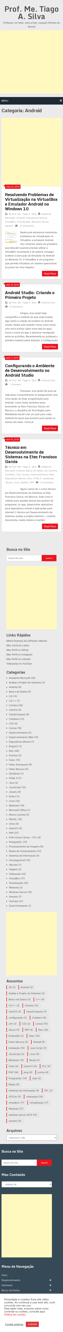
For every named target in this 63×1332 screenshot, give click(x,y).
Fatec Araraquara (18, 764)
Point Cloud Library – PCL (23, 837)
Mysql (34, 1060)
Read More (50, 274)
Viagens (13, 869)
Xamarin (9, 225)
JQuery (9, 482)
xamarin (15, 1120)
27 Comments (27, 225)
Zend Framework (18, 905)
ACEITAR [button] (32, 1324)
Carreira (53, 470)
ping (28, 1072)
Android (20, 217)
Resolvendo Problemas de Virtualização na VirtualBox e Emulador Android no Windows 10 (31, 201)
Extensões (16, 1035)
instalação (17, 1047)
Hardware (7, 1285)
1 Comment (15, 384)
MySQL (24, 482)
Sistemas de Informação (22, 855)
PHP (32, 482)
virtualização (39, 1102)
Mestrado (14, 805)
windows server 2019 (23, 1114)
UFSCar (15, 1096)
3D (12, 987)
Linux (16, 482)
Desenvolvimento (18, 732)
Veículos (13, 864)
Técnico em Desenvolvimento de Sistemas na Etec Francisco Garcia (31, 454)
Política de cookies (15, 1314)
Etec (53, 302)
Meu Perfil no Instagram (19, 654)
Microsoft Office (18, 810)
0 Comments (16, 306)
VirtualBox (10, 221)
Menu (4, 100)
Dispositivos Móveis (36, 217)
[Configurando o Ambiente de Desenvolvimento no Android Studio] (11, 389)
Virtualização (23, 221)
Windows (14, 887)
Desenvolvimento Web (42, 474)
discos (14, 1029)
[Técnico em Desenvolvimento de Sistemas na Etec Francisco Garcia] (11, 487)
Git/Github (14, 773)
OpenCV (13, 828)
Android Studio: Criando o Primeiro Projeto (29, 295)
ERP (29, 1029)
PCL (46, 1066)
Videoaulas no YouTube (19, 663)
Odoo (12, 823)
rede (36, 1078)
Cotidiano (10, 474)
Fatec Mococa (17, 769)
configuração (18, 1017)
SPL (48, 1090)
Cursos (25, 474)
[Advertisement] (31, 61)
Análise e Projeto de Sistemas (25, 682)
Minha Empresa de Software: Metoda (26, 640)
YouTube (13, 901)
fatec (34, 1035)
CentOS (13, 709)
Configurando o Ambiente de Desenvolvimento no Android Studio (29, 370)
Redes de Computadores (22, 851)
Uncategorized (17, 860)
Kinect (12, 796)
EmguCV (13, 746)
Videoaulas (15, 873)
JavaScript (48, 478)
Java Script (38, 1047)
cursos (41, 1023)
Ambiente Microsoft (19, 677)
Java (11, 782)
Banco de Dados (34, 470)
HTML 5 (37, 478)
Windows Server (40, 221)
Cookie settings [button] (14, 1324)
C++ (40, 999)
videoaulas (34, 1096)
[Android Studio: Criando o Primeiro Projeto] (11, 311)
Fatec (12, 759)
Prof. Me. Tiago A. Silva (31, 12)
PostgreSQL (15, 841)
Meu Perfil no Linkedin (18, 659)
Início (4, 1275)
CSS (18, 474)
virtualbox (16, 1102)
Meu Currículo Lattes (17, 645)
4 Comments (47, 482)
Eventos (13, 755)
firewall (39, 1041)
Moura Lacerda (17, 814)
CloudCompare (17, 714)
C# (45, 470)
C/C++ (12, 700)
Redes (14, 1084)
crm (13, 1023)
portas (43, 1072)
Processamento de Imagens (24, 846)
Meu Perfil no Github (17, 649)
